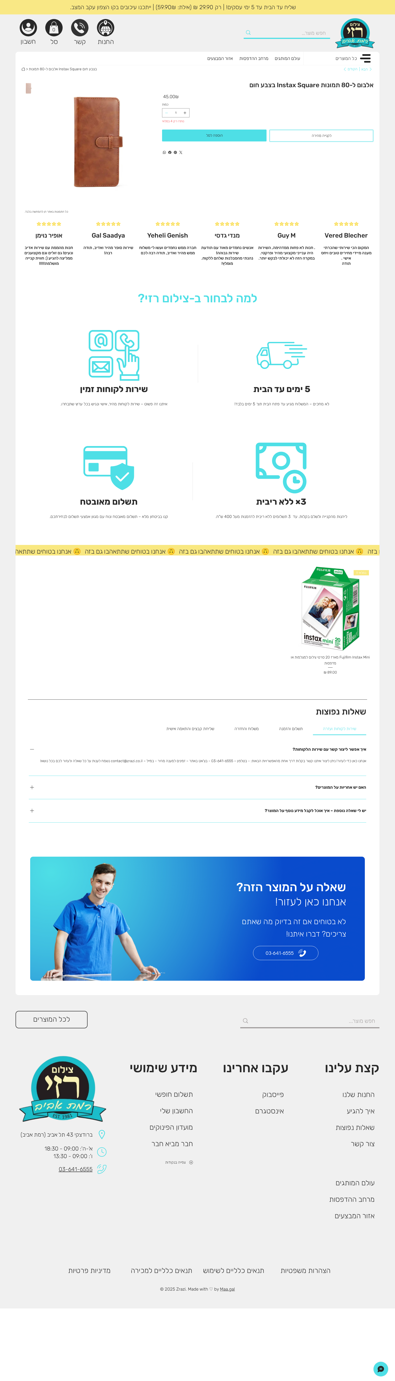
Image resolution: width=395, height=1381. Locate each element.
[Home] (23, 69)
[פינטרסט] (175, 152)
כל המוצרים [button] (346, 58)
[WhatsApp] (164, 152)
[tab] (339, 729)
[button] (54, 27)
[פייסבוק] (170, 152)
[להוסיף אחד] (184, 112)
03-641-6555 (76, 1169)
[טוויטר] (181, 152)
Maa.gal (227, 1289)
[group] (197, 626)
